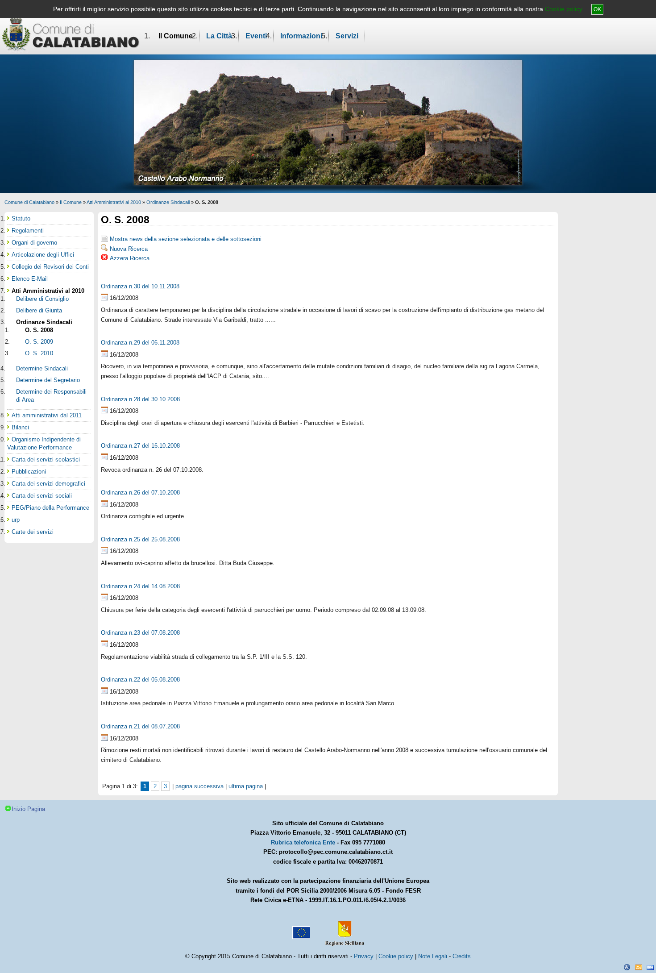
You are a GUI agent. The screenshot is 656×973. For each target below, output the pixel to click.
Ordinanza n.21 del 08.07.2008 (140, 726)
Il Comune (175, 36)
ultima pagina (245, 786)
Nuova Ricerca (129, 248)
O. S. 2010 (39, 353)
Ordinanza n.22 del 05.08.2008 (140, 679)
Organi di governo (34, 242)
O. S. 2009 (39, 341)
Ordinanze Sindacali (168, 202)
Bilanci (20, 427)
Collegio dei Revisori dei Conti (50, 266)
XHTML (650, 967)
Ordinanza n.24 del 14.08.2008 (140, 586)
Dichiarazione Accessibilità (627, 967)
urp (16, 519)
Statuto (21, 218)
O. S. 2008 (39, 330)
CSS (638, 967)
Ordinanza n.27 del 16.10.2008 (140, 445)
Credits (462, 956)
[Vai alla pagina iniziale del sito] (70, 33)
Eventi (256, 36)
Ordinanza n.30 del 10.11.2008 (140, 286)
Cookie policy (563, 8)
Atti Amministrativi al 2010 (114, 202)
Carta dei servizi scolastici (46, 459)
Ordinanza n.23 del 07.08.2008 (140, 632)
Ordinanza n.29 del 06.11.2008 (140, 342)
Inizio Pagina (28, 809)
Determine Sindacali (42, 368)
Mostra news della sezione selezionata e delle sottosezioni (186, 239)
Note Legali (432, 956)
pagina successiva (199, 786)
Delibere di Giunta (39, 310)
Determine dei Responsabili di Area (51, 395)
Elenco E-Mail (30, 278)
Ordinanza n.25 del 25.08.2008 (140, 539)
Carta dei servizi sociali (42, 495)
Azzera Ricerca (129, 258)
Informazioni (301, 36)
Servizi (347, 36)
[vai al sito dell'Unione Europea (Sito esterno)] (300, 929)
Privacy (364, 956)
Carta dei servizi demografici (48, 483)
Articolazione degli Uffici (43, 254)
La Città (219, 36)
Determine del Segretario (48, 380)
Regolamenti (28, 230)
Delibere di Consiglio (42, 298)
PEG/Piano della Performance (50, 507)
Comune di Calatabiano (29, 202)
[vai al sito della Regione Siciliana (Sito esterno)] (342, 929)
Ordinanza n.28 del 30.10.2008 (140, 399)
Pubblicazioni (29, 471)
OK (597, 9)
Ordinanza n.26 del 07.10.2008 (140, 492)
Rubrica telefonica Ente (303, 842)
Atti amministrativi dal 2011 (47, 415)
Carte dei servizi (33, 531)
